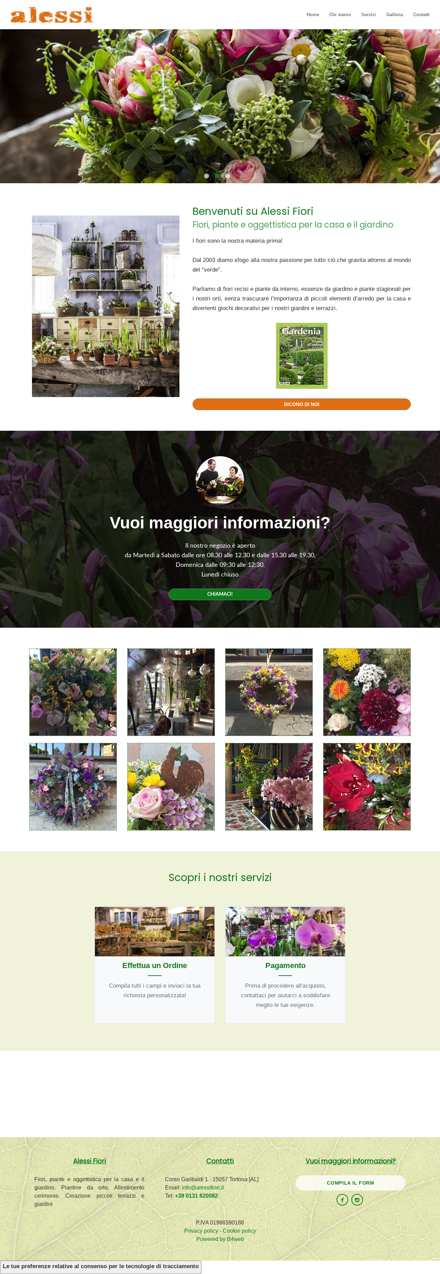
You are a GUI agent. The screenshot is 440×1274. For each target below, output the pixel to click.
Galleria (394, 14)
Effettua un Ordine (154, 965)
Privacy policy (201, 1231)
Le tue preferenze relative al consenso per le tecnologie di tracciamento (101, 1266)
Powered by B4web (220, 1239)
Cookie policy (239, 1231)
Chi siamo (340, 14)
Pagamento (285, 965)
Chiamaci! (220, 594)
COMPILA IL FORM (350, 1183)
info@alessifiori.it (203, 1187)
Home (313, 14)
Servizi (368, 14)
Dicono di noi (301, 404)
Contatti (421, 14)
